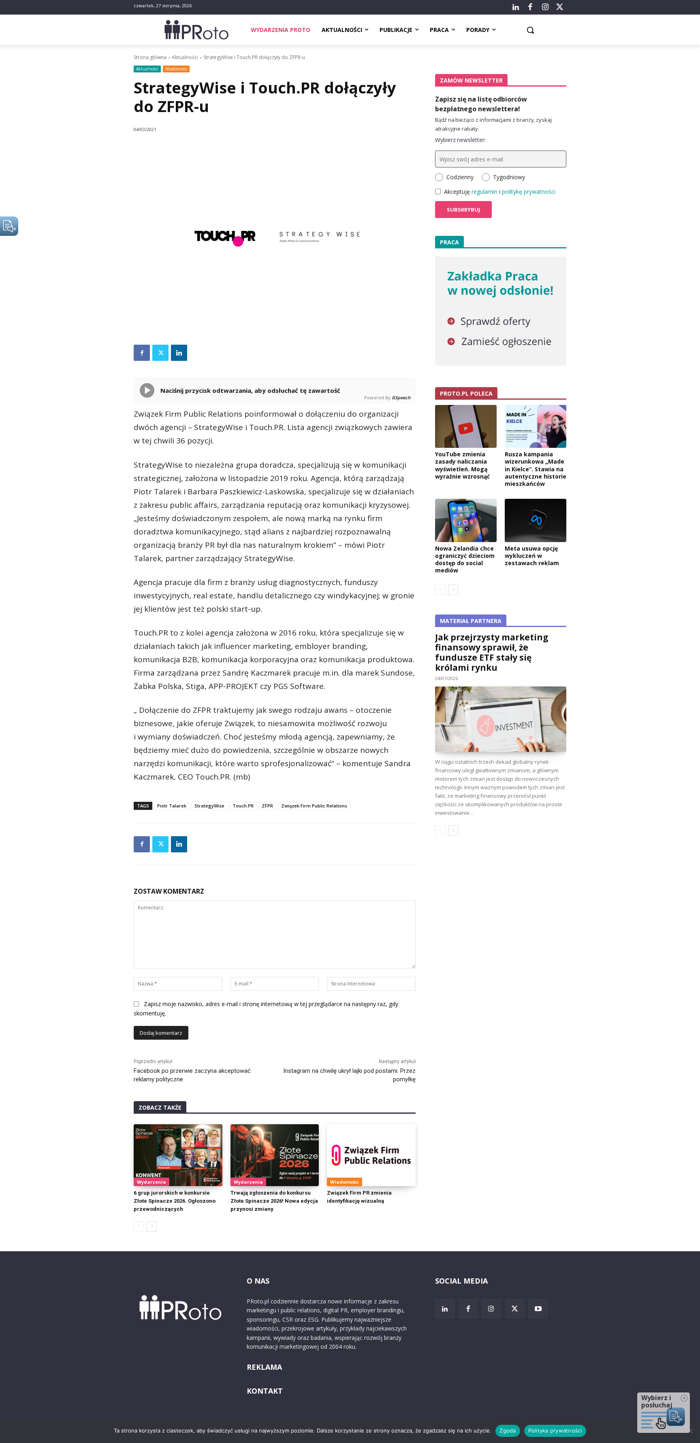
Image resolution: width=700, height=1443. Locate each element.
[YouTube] (538, 1308)
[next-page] (152, 1226)
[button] (530, 30)
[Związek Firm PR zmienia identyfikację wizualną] (371, 1155)
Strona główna (150, 57)
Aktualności (185, 57)
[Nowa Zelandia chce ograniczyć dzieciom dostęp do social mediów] (466, 520)
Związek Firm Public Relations (314, 806)
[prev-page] (139, 1226)
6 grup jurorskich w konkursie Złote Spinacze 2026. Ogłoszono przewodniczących (175, 1201)
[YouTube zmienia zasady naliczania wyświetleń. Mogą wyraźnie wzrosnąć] (466, 426)
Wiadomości (176, 69)
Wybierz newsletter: (460, 140)
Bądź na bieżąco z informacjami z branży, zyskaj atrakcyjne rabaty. (493, 124)
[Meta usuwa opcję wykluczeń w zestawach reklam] (535, 520)
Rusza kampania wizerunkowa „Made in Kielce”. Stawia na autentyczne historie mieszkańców (535, 468)
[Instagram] (544, 7)
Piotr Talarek (171, 806)
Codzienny (460, 177)
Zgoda (507, 1430)
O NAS (258, 1281)
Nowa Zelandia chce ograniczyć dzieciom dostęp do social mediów (465, 559)
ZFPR (267, 806)
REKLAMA (264, 1367)
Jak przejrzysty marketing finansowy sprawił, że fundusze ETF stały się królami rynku (491, 652)
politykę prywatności (528, 191)
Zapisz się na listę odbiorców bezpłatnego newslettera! (481, 104)
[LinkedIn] (515, 7)
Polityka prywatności (555, 1430)
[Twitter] (559, 7)
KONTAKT (265, 1391)
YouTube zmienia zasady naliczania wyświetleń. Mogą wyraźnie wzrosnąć (462, 465)
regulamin (484, 191)
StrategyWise (209, 806)
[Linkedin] (179, 353)
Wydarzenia (151, 1182)
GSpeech (401, 397)
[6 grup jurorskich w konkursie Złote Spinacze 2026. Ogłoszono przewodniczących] (178, 1155)
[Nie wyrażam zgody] (690, 1431)
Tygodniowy (509, 177)
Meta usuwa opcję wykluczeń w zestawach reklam (532, 556)
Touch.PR (243, 806)
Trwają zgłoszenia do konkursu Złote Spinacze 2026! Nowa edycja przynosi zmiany (274, 1201)
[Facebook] (530, 7)
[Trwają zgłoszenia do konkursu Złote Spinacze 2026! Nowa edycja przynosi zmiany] (274, 1155)
